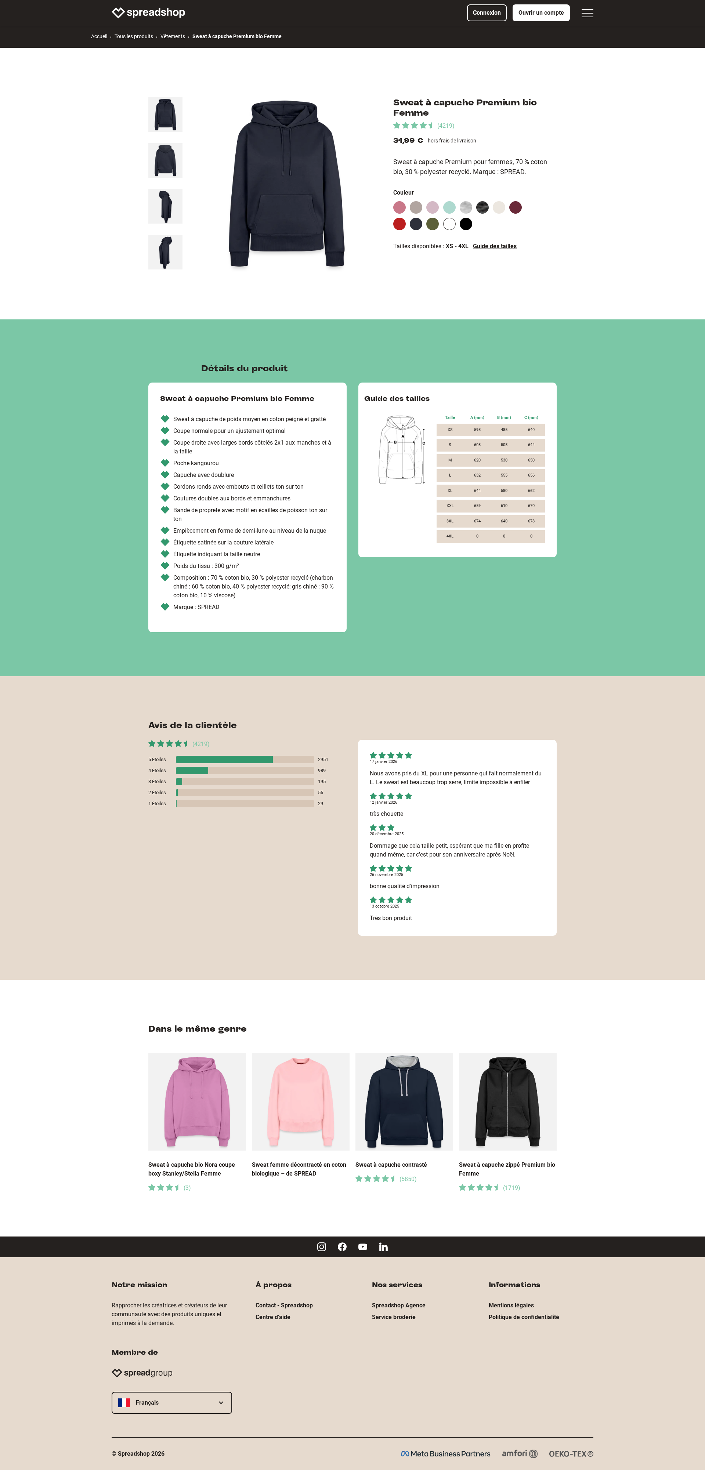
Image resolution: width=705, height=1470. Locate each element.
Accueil (99, 36)
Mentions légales (511, 1305)
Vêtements (172, 36)
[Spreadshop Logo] (148, 12)
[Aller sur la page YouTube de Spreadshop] (362, 1247)
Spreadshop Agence (399, 1305)
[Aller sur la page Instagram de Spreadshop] (321, 1247)
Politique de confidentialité (524, 1317)
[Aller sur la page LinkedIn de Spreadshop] (383, 1247)
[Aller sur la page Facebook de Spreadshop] (342, 1247)
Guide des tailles (495, 246)
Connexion (487, 12)
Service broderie (394, 1317)
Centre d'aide (273, 1317)
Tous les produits (134, 36)
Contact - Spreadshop (284, 1305)
